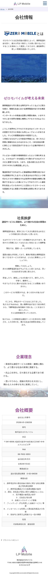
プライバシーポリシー (11, 540)
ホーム (2, 9)
